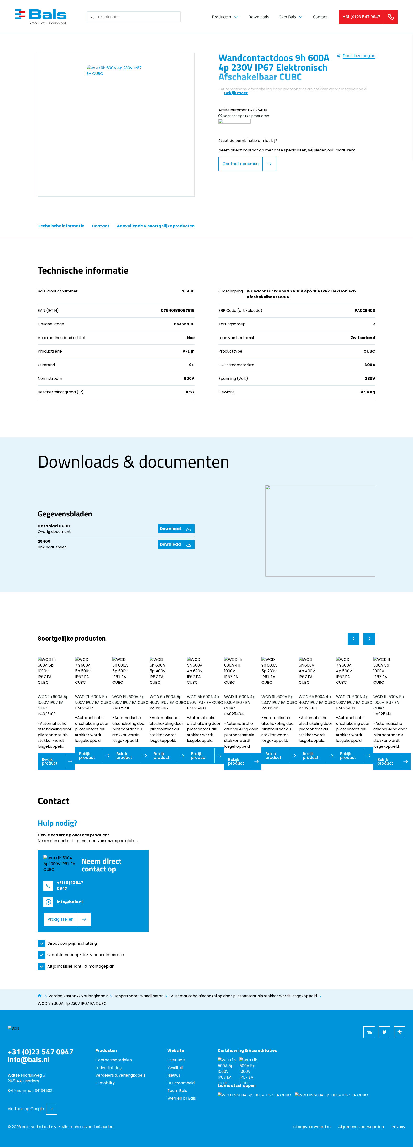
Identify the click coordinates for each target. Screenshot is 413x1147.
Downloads (258, 17)
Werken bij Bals (181, 1098)
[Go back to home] (40, 17)
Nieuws (173, 1075)
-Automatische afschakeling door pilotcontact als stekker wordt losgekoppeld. (243, 996)
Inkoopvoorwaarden (311, 1127)
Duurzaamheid (181, 1083)
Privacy (398, 1127)
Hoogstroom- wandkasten (138, 996)
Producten (221, 17)
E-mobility (105, 1083)
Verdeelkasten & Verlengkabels (78, 996)
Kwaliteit (175, 1067)
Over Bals (287, 17)
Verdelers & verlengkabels (120, 1075)
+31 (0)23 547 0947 (40, 1051)
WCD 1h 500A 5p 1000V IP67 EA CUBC (388, 702)
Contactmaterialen (113, 1060)
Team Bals (177, 1090)
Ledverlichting (108, 1067)
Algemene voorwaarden (361, 1127)
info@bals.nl (29, 1059)
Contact (320, 17)
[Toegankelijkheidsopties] (399, 1032)
